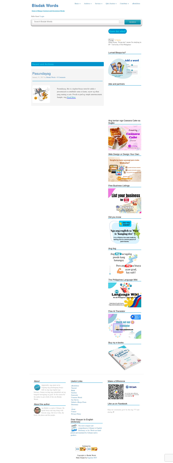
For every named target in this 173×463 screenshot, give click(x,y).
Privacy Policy (76, 414)
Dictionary (74, 404)
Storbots (74, 393)
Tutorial (73, 388)
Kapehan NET (92, 458)
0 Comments (61, 77)
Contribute (124, 3)
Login (42, 16)
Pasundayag (41, 73)
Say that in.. (75, 400)
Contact (73, 411)
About (73, 409)
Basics (77, 3)
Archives (87, 3)
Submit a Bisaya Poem (78, 402)
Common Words (76, 397)
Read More (71, 97)
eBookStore (136, 3)
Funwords (74, 395)
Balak (73, 390)
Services (98, 3)
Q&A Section (110, 3)
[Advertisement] (67, 43)
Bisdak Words (45, 5)
